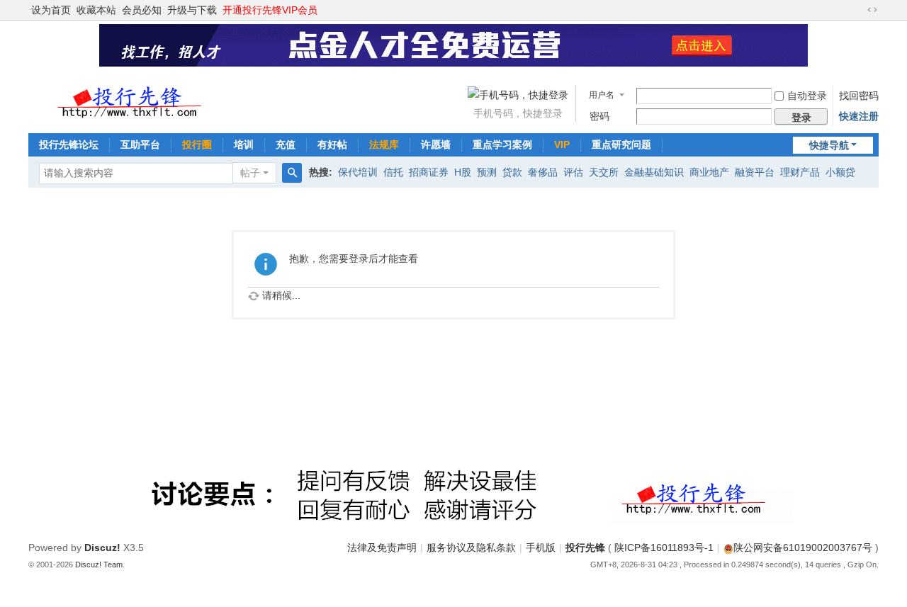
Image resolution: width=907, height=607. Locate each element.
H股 (462, 172)
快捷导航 (829, 145)
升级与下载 (192, 10)
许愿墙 (436, 144)
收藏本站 (96, 10)
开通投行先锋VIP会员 (269, 10)
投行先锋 (585, 547)
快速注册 (859, 116)
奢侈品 (543, 172)
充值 (285, 144)
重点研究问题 (621, 144)
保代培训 (358, 172)
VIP (562, 144)
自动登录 (807, 95)
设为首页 (51, 10)
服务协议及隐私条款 (471, 547)
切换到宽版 (872, 10)
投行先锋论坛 (68, 144)
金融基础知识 (654, 172)
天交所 (604, 172)
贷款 (512, 172)
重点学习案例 (502, 144)
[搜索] (292, 173)
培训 (244, 144)
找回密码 (859, 95)
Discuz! (102, 547)
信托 (393, 172)
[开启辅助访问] (858, 10)
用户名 (601, 95)
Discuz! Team (99, 564)
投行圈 (197, 144)
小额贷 (840, 172)
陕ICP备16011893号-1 (664, 547)
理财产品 (800, 172)
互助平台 (140, 144)
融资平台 (754, 172)
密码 (599, 116)
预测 (487, 172)
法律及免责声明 (382, 547)
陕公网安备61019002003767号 (802, 547)
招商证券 (429, 172)
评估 (573, 172)
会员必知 (142, 10)
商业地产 (709, 172)
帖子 (250, 172)
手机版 (541, 547)
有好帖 (332, 144)
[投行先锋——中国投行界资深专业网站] (130, 97)
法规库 (384, 144)
